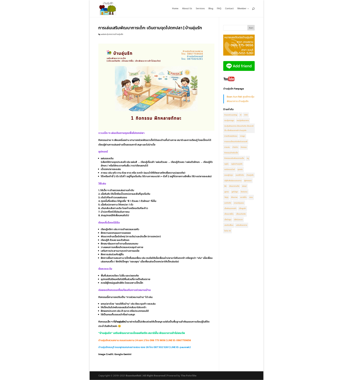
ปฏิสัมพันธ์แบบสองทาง (232, 180)
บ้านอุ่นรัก (250, 175)
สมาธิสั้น (243, 197)
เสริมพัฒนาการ (241, 225)
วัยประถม (244, 192)
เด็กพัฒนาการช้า (230, 208)
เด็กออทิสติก (241, 214)
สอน (251, 197)
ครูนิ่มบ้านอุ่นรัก (236, 164)
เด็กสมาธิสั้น (228, 214)
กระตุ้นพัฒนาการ (243, 120)
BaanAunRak (133, 375)
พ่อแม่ (244, 186)
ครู (248, 158)
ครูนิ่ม (226, 164)
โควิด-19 (227, 231)
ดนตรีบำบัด (240, 175)
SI (240, 115)
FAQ (219, 9)
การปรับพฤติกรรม (230, 136)
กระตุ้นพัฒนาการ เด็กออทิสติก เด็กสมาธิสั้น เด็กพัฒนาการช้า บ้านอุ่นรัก (238, 128)
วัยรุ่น (226, 197)
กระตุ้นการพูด (229, 120)
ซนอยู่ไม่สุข (228, 175)
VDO (246, 115)
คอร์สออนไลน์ (229, 169)
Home (175, 9)
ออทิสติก (227, 203)
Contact (229, 9)
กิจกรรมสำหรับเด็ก (231, 153)
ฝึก (225, 186)
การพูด (242, 136)
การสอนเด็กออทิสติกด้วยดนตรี (235, 141)
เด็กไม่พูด (227, 219)
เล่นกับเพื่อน (228, 225)
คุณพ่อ (240, 169)
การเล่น (227, 147)
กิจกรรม (244, 147)
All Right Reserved (154, 375)
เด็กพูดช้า (242, 208)
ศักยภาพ (234, 197)
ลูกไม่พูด (235, 192)
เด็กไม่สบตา (238, 219)
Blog (210, 9)
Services (200, 9)
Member (241, 9)
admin (104, 34)
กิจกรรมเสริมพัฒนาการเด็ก (234, 158)
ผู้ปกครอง (248, 180)
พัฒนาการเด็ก (234, 186)
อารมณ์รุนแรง (239, 203)
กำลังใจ (235, 147)
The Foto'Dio (188, 375)
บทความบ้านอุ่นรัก (115, 34)
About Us (187, 9)
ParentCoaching (230, 115)
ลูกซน (226, 192)
